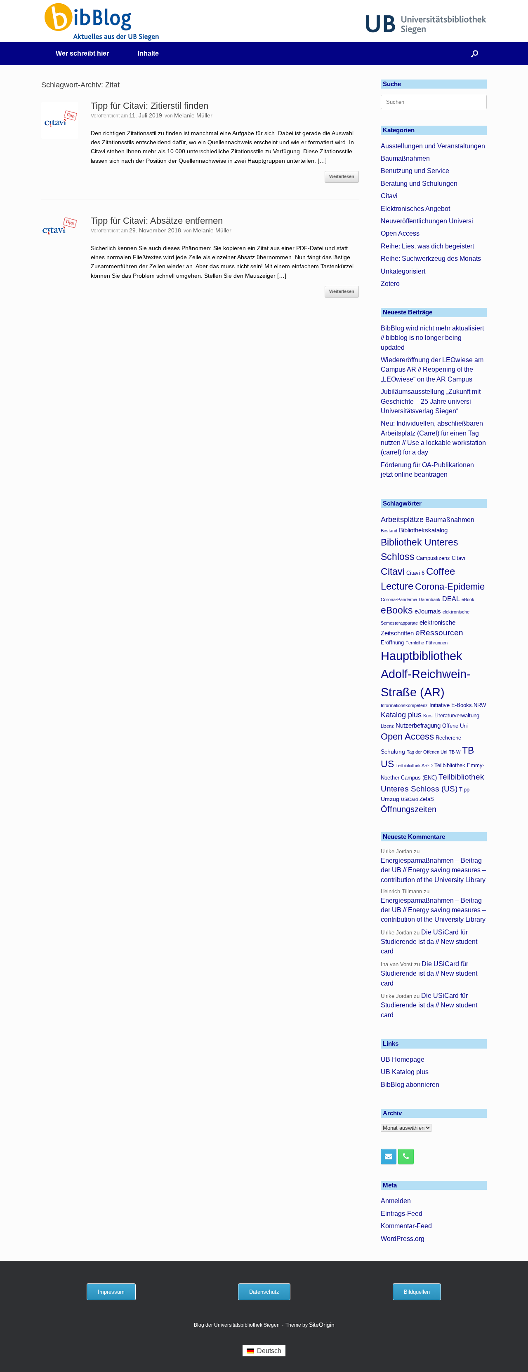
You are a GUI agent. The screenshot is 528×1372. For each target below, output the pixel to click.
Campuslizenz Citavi (440, 558)
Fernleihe (414, 642)
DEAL (451, 598)
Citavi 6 (415, 573)
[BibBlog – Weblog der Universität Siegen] (102, 22)
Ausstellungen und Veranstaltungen (433, 146)
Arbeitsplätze (402, 519)
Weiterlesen (341, 176)
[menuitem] (264, 1351)
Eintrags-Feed (401, 1213)
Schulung (393, 751)
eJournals (428, 611)
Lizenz (387, 725)
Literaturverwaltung (456, 716)
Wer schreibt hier (82, 53)
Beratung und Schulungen (419, 183)
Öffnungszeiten (408, 809)
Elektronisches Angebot (415, 208)
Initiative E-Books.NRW (457, 705)
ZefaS (427, 799)
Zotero (390, 283)
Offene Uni (455, 726)
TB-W (454, 751)
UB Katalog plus (405, 1071)
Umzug (390, 799)
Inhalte (148, 53)
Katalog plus (401, 715)
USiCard (409, 799)
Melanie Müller (193, 115)
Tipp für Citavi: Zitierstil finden (149, 106)
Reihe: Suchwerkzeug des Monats (431, 258)
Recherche (448, 738)
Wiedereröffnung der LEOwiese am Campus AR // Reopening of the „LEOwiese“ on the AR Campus (432, 369)
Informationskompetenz (404, 705)
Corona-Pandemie (399, 599)
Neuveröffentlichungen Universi (427, 221)
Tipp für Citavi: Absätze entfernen (157, 220)
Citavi (389, 195)
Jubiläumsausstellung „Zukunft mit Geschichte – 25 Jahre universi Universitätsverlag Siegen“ (431, 401)
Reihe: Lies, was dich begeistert (427, 246)
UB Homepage (402, 1059)
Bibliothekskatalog (423, 530)
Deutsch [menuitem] (269, 1350)
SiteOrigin (322, 1325)
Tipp (464, 790)
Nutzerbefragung (418, 725)
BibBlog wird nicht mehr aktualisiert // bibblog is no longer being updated (432, 338)
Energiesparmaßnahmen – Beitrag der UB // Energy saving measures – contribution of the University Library (433, 870)
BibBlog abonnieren (410, 1084)
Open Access (400, 233)
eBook (468, 599)
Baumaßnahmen (405, 158)
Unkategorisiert (403, 271)
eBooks (397, 610)
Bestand (389, 530)
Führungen (437, 642)
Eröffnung (392, 643)
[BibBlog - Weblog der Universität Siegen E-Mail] (388, 1156)
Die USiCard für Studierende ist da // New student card (429, 942)
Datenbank (430, 599)
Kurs (428, 715)
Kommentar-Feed (406, 1225)
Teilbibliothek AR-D (414, 765)
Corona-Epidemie (450, 586)
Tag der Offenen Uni (427, 751)
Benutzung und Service (415, 170)
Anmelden (396, 1200)
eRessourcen (439, 632)
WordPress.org (402, 1238)
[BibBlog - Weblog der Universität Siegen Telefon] (406, 1156)
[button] (474, 53)
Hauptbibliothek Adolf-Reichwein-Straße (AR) (426, 674)
